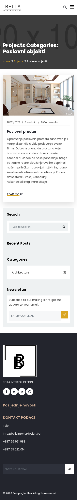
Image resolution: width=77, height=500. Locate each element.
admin (32, 122)
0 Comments (49, 122)
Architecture (20, 272)
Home (6, 61)
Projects (18, 61)
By (26, 122)
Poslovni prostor (22, 131)
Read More (15, 194)
